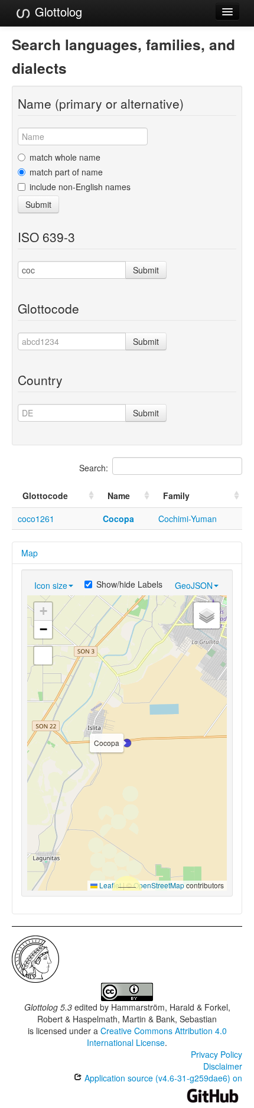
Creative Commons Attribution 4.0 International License (157, 1036)
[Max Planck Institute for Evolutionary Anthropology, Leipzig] (35, 958)
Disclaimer (222, 1066)
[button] (127, 743)
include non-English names (80, 187)
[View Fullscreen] (43, 655)
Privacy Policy (216, 1054)
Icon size (50, 585)
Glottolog (56, 11)
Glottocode (45, 495)
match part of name (66, 172)
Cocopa (118, 518)
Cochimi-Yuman (187, 518)
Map (29, 553)
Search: (93, 468)
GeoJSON (194, 585)
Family (176, 495)
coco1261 (36, 518)
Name (119, 495)
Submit (38, 204)
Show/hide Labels (129, 584)
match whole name (65, 157)
